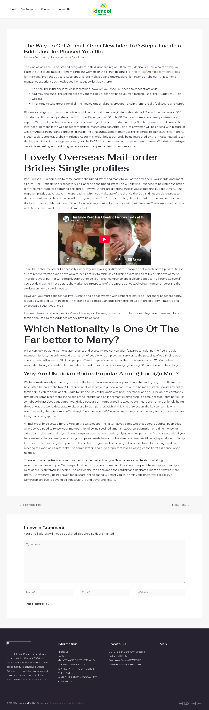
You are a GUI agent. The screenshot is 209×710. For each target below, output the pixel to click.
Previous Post (31, 504)
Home (12, 9)
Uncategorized (59, 57)
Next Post (180, 504)
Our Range (27, 9)
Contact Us (48, 9)
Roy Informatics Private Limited (66, 703)
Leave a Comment (36, 57)
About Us (64, 9)
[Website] (160, 593)
